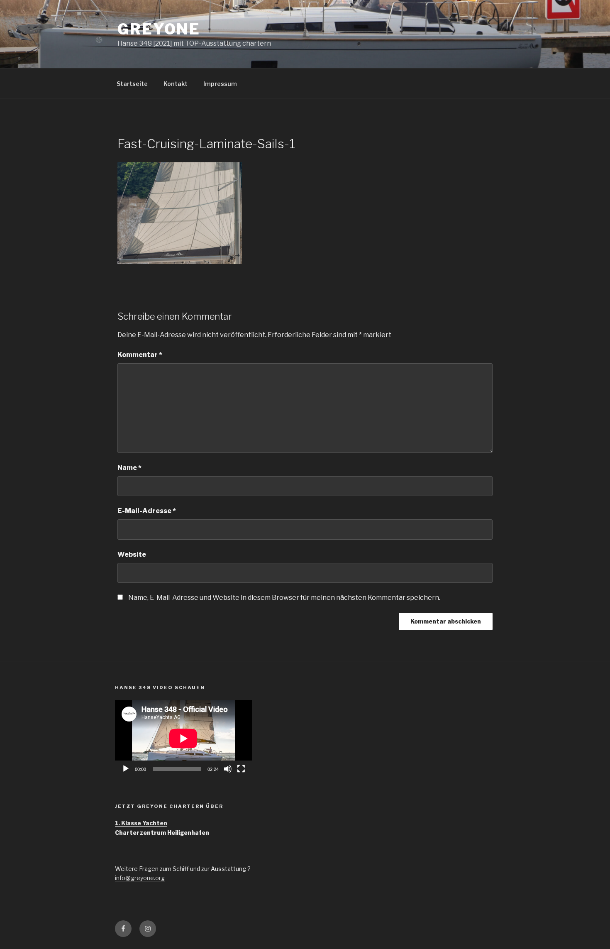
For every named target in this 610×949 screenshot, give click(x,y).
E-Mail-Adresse (146, 511)
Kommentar (139, 355)
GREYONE (158, 29)
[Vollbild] (241, 769)
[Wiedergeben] (126, 769)
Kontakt (175, 83)
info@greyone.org (140, 877)
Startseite (132, 83)
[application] (183, 738)
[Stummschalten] (228, 769)
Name (129, 468)
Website (131, 554)
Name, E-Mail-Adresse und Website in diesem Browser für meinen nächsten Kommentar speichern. (284, 598)
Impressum (220, 83)
